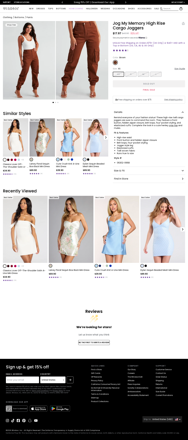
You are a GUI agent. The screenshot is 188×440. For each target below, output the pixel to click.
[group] (29, 60)
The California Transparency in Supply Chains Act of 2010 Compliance (71, 430)
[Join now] (70, 379)
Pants (30, 17)
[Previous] (62, 2)
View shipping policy (173, 99)
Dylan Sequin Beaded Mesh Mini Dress (93, 165)
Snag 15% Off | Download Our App (94, 2)
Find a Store (96, 369)
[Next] (125, 2)
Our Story (132, 369)
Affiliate (131, 380)
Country (45, 374)
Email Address (14, 374)
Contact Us (161, 373)
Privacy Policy (58, 391)
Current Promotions (164, 395)
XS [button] (118, 74)
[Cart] (180, 8)
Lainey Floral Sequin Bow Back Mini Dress (40, 165)
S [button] (130, 74)
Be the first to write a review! (94, 342)
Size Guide (179, 68)
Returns (159, 384)
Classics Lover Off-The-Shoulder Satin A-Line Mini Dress (14, 165)
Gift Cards (95, 373)
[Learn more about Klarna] (146, 38)
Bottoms (19, 17)
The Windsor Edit (135, 377)
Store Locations (21, 2)
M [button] (143, 74)
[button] (5, 160)
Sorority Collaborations (138, 388)
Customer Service (164, 369)
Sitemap (95, 397)
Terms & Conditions (100, 394)
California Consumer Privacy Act (105, 384)
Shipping (160, 380)
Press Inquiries (134, 384)
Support (6, 2)
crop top (173, 125)
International (161, 388)
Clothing (7, 17)
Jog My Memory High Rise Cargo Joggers (139, 25)
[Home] (11, 9)
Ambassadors (134, 391)
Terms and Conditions (40, 391)
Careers (131, 373)
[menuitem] (31, 8)
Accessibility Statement (138, 395)
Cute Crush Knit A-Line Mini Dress (67, 165)
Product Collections (100, 401)
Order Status (161, 377)
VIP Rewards (96, 377)
